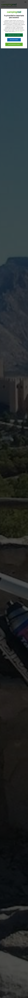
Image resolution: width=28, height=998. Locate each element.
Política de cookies (18, 31)
